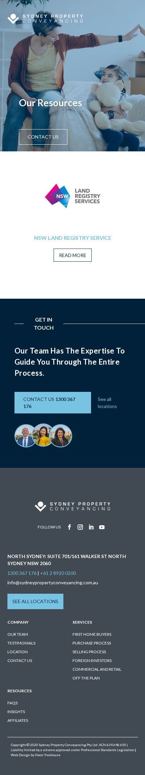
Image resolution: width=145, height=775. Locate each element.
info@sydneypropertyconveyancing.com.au (52, 582)
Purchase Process (91, 642)
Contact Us (19, 660)
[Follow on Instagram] (80, 527)
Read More (72, 255)
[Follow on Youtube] (101, 527)
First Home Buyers (91, 634)
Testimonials (21, 642)
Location (17, 651)
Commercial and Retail (96, 669)
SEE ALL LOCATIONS (35, 601)
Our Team (17, 634)
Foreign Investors (92, 660)
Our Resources (50, 102)
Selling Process (89, 651)
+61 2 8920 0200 (58, 573)
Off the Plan (86, 677)
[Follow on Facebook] (69, 527)
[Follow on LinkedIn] (91, 527)
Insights (16, 711)
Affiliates (17, 720)
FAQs (12, 702)
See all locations (107, 402)
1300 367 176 (21, 573)
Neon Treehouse (47, 755)
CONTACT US (43, 137)
